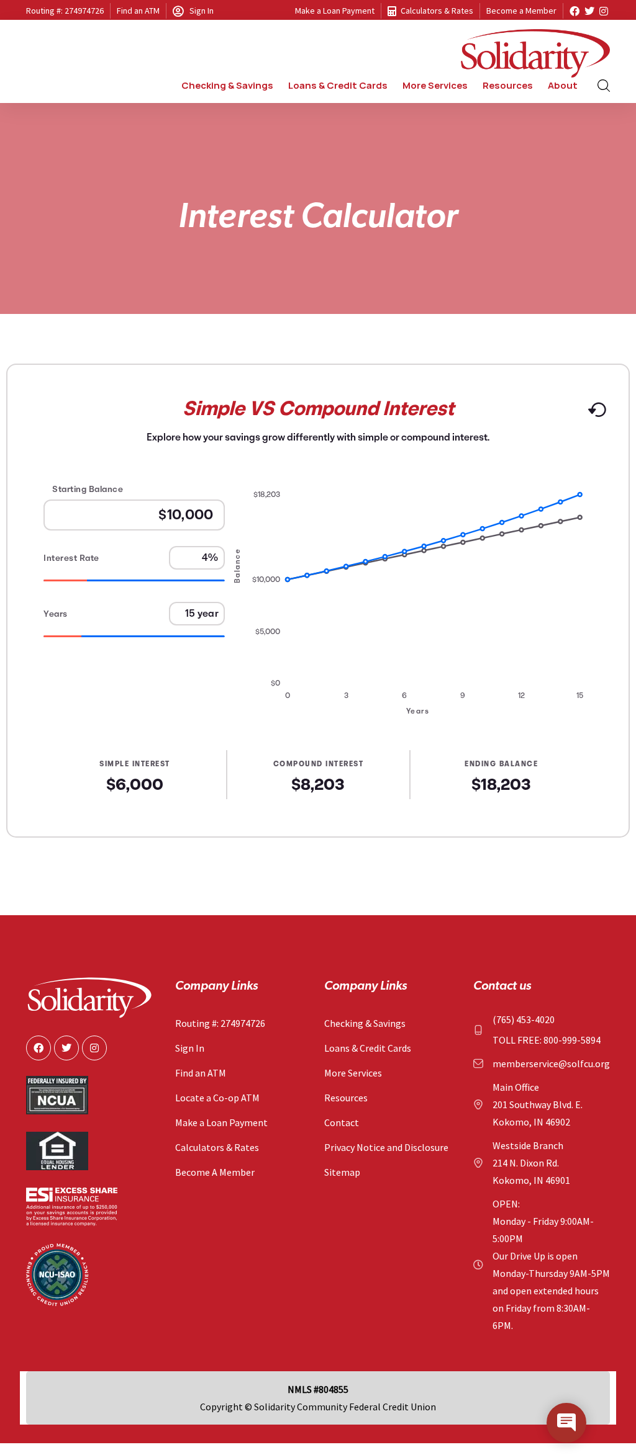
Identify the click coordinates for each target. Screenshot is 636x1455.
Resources (346, 1097)
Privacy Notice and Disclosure (386, 1147)
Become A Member (215, 1172)
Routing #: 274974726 (65, 10)
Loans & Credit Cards (367, 1048)
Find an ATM (138, 10)
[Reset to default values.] (596, 414)
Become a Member (521, 10)
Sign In (201, 10)
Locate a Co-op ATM (217, 1097)
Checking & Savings (365, 1023)
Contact (341, 1122)
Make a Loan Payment (335, 10)
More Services (353, 1073)
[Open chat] (566, 1423)
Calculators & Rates (437, 10)
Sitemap (342, 1172)
